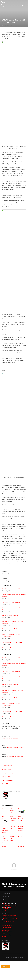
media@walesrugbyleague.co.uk (15, 747)
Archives (4, 571)
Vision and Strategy (7, 769)
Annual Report (5, 936)
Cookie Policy (5, 783)
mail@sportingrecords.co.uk (8, 921)
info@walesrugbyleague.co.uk (10, 738)
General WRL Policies (7, 765)
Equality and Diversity (7, 773)
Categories (4, 578)
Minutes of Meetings (6, 934)
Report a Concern (6, 776)
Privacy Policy (5, 956)
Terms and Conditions (7, 780)
